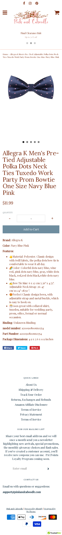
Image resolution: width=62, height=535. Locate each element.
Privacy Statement (31, 414)
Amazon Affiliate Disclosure (31, 404)
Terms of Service (31, 409)
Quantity (8, 212)
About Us (31, 384)
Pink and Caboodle (14, 508)
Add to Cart (31, 229)
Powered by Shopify (34, 508)
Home (5, 54)
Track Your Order (31, 394)
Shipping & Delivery (31, 389)
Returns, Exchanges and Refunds (31, 399)
